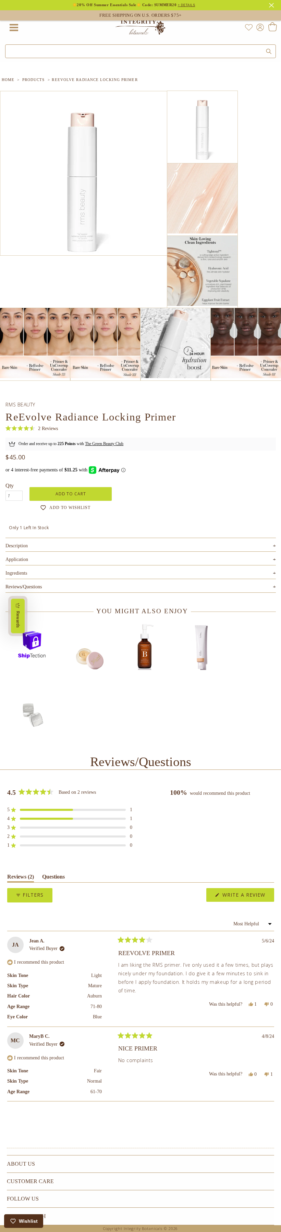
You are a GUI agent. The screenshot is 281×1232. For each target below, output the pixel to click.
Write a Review (247, 896)
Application (140, 559)
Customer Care (30, 1181)
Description (140, 545)
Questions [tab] (53, 878)
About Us (21, 1164)
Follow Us (23, 1199)
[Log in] (259, 27)
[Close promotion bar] (272, 4)
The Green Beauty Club (104, 443)
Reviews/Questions (23, 586)
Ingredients (140, 573)
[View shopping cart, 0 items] (272, 27)
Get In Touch (26, 1216)
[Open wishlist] (248, 27)
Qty (9, 485)
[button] (31, 428)
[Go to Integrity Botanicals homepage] (140, 27)
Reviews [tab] (20, 878)
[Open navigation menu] (13, 27)
